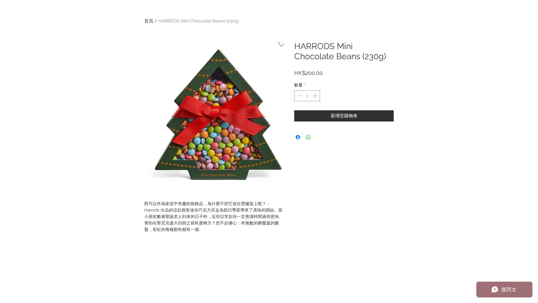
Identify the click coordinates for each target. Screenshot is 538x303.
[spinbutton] (307, 96)
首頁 (148, 21)
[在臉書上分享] (297, 137)
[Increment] (315, 96)
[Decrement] (299, 96)
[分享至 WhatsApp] (308, 137)
